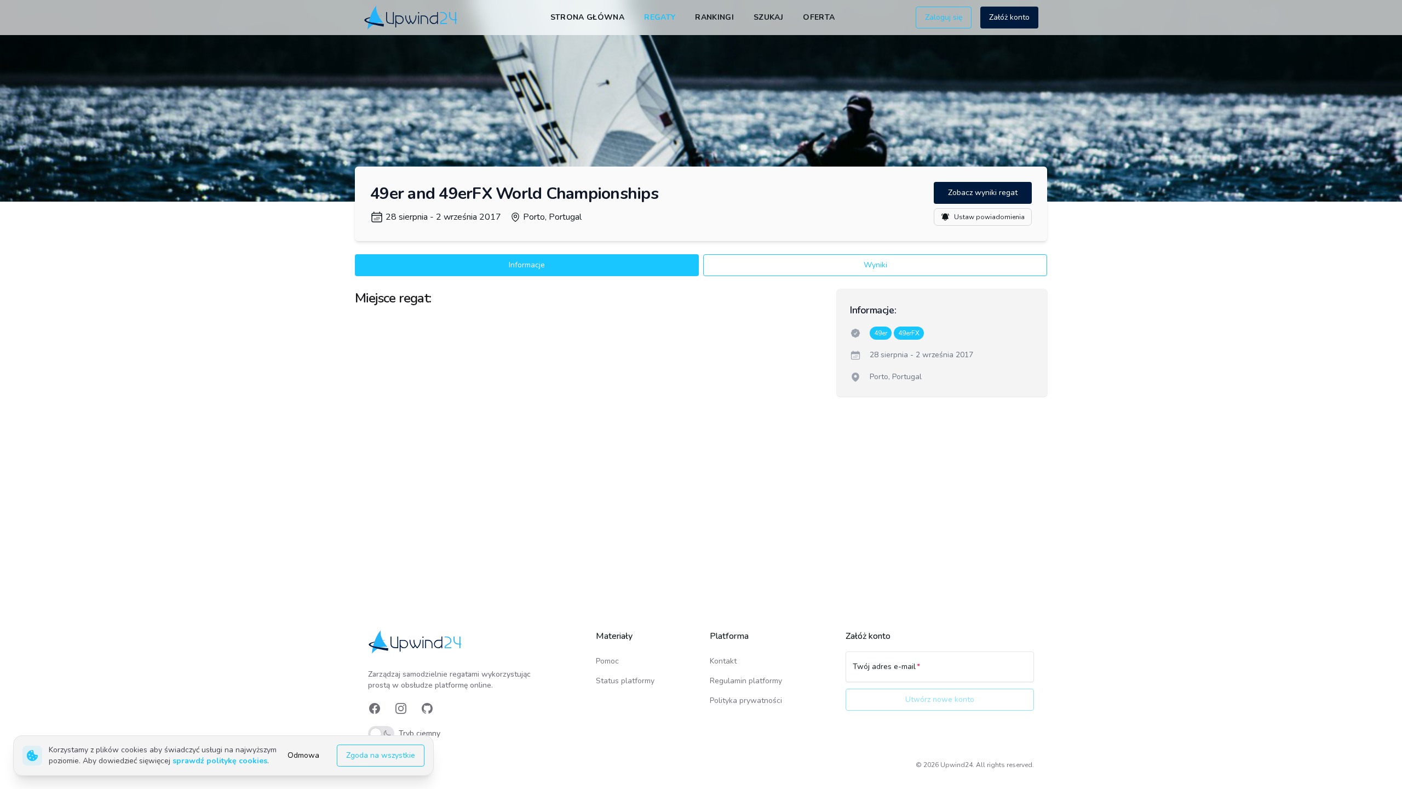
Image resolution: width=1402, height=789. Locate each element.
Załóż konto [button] (1009, 17)
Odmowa (303, 755)
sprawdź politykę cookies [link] (220, 761)
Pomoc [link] (607, 661)
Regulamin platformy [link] (746, 681)
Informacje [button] (527, 265)
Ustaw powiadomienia (989, 217)
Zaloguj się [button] (943, 17)
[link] (411, 17)
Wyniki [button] (875, 265)
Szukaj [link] (768, 17)
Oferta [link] (819, 17)
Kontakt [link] (723, 661)
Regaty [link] (659, 17)
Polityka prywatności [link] (746, 700)
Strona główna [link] (587, 17)
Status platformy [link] (625, 681)
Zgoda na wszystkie (380, 755)
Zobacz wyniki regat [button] (983, 192)
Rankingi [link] (714, 17)
